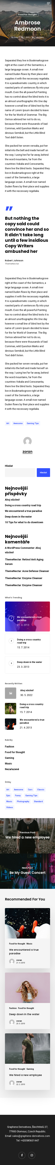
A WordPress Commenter (19, 547)
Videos (9, 807)
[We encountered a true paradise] (27, 938)
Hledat (9, 465)
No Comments (38, 37)
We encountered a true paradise (23, 510)
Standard (38, 801)
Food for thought (27, 14)
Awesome (18, 423)
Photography (23, 801)
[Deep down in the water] (27, 1001)
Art (7, 423)
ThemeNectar (13, 559)
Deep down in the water (18, 516)
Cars (30, 789)
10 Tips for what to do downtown (24, 522)
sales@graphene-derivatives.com (31, 1135)
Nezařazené (12, 769)
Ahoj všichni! (12, 499)
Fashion (9, 746)
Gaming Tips (33, 423)
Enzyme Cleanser (32, 578)
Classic (40, 789)
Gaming (9, 757)
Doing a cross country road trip (23, 505)
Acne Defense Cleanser (35, 571)
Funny (18, 795)
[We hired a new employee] (27, 1061)
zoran (16, 37)
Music (8, 763)
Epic (8, 795)
